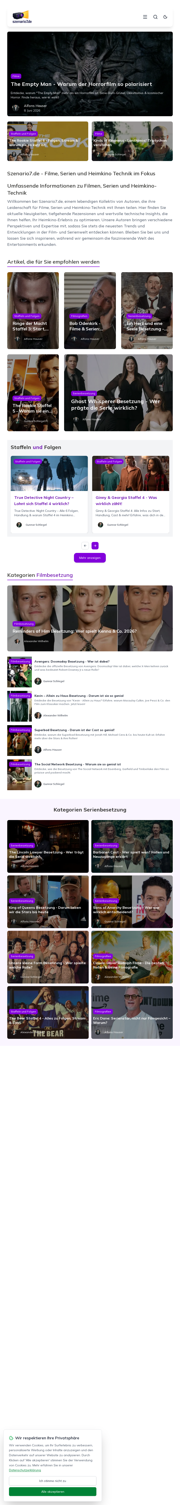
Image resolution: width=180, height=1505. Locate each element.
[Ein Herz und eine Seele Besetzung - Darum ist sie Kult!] (147, 310)
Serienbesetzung (139, 316)
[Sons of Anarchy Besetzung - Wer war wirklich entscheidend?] (132, 901)
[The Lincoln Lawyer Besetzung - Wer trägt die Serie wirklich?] (48, 846)
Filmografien (79, 316)
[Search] (155, 16)
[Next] (95, 545)
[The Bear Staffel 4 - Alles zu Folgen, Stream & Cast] (48, 1012)
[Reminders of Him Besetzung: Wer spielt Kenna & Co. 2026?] (90, 618)
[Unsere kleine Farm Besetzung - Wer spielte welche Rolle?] (48, 957)
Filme (16, 76)
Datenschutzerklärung (25, 1470)
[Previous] (85, 545)
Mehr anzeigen (90, 558)
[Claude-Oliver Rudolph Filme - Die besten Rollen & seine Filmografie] (132, 957)
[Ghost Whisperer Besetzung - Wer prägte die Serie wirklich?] (118, 392)
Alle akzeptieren (52, 1492)
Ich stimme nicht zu (52, 1481)
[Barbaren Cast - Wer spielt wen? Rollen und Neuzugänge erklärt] (132, 846)
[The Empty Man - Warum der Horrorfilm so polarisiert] (90, 74)
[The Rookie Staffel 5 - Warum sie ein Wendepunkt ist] (33, 392)
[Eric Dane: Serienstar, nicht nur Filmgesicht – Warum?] (132, 1012)
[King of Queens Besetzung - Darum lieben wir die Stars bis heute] (48, 901)
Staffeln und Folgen (23, 133)
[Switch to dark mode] (165, 17)
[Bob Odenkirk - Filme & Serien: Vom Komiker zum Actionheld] (90, 310)
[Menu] (145, 17)
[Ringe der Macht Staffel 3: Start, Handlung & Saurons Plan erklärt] (33, 310)
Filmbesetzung (24, 623)
